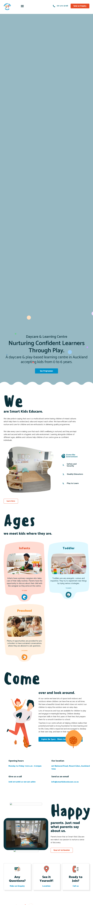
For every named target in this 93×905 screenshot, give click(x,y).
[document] (46, 452)
